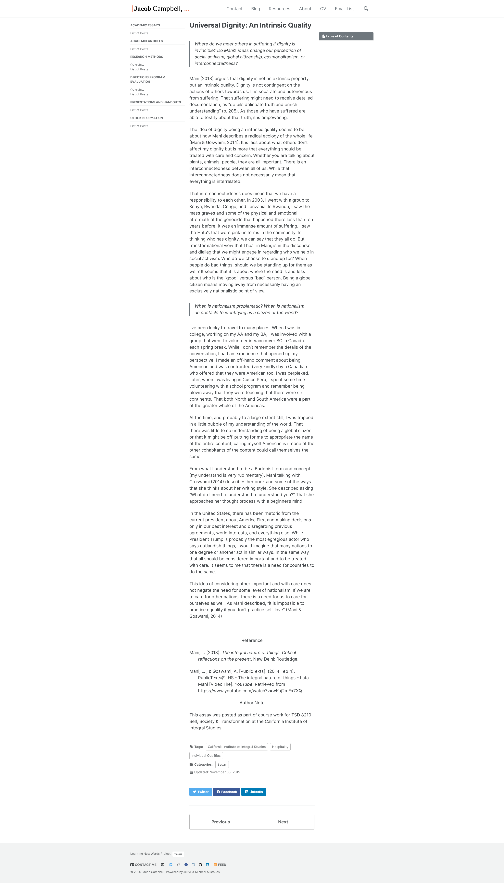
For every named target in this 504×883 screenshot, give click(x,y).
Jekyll (187, 872)
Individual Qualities (206, 756)
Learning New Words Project (150, 853)
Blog (255, 8)
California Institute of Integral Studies (237, 747)
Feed (221, 865)
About (305, 8)
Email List (344, 8)
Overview (137, 65)
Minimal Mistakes (207, 872)
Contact (234, 8)
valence (178, 854)
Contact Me (145, 865)
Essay (222, 764)
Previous (220, 821)
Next (283, 821)
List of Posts (139, 33)
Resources (279, 8)
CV (323, 8)
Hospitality (280, 747)
